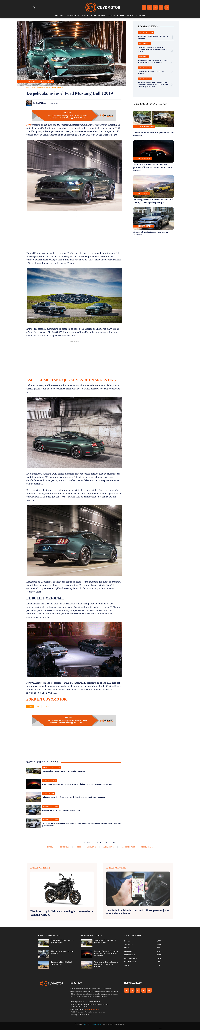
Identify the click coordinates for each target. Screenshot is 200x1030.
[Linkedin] (102, 103)
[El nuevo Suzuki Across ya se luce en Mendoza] (33, 810)
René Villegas (41, 103)
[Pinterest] (92, 103)
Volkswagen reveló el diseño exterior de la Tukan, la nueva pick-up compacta (73, 797)
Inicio (28, 87)
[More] (118, 103)
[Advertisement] (73, 233)
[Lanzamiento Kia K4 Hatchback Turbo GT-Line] (43, 965)
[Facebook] (144, 7)
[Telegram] (113, 103)
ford (38, 706)
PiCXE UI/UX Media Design (92, 1024)
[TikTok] (155, 7)
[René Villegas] (29, 103)
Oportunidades (50, 806)
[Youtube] (166, 7)
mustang (46, 706)
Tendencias (46, 81)
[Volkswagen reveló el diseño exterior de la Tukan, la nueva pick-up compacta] (33, 797)
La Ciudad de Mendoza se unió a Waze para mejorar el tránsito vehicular (137, 912)
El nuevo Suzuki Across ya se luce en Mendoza (61, 810)
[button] (34, 7)
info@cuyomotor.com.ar (92, 1009)
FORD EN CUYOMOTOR (46, 699)
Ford (28, 124)
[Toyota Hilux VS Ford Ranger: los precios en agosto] (33, 771)
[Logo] (102, 7)
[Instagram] (149, 7)
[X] (161, 7)
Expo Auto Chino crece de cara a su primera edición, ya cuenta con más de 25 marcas (77, 784)
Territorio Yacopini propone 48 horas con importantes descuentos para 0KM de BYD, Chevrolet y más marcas (153, 84)
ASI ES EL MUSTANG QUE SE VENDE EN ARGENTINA (71, 380)
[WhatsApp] (97, 103)
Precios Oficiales (51, 767)
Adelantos (48, 793)
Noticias (32, 81)
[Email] (108, 103)
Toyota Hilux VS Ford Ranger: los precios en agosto (63, 771)
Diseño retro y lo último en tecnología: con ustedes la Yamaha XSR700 (61, 913)
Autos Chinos (49, 780)
